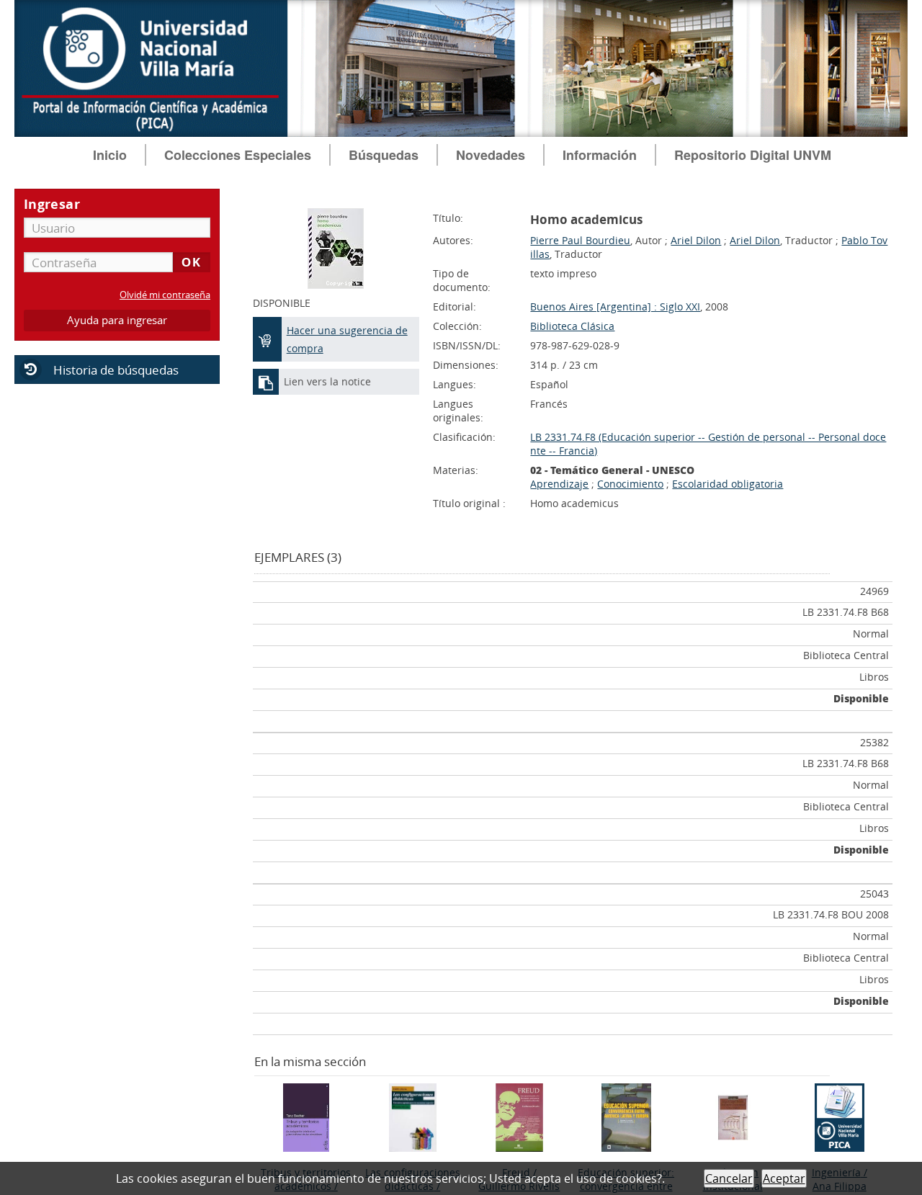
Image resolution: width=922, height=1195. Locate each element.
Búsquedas (384, 155)
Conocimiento (630, 484)
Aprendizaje (559, 484)
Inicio (110, 155)
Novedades (490, 155)
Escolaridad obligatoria (727, 484)
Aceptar (784, 1178)
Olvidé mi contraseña (165, 295)
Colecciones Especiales (237, 155)
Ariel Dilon (696, 240)
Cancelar (729, 1178)
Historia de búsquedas (116, 370)
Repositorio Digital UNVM (752, 155)
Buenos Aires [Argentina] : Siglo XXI (615, 306)
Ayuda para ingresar (117, 320)
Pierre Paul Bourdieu (580, 240)
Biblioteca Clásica (572, 326)
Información (600, 155)
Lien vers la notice (327, 381)
